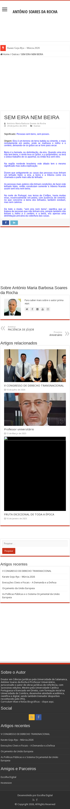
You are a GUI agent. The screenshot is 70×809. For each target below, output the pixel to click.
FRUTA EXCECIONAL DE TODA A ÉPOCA (29, 514)
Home (6, 54)
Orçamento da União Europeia (18, 588)
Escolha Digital (8, 777)
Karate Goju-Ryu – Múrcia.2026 (23, 48)
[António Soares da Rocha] (35, 10)
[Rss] (32, 717)
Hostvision (6, 782)
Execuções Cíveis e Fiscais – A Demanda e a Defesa (29, 582)
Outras (15, 54)
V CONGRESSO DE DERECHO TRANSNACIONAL (34, 385)
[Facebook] (38, 717)
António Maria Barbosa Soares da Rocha (26, 123)
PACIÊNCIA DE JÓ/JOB (21, 328)
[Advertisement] (35, 28)
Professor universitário (19, 429)
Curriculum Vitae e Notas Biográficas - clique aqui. (27, 701)
